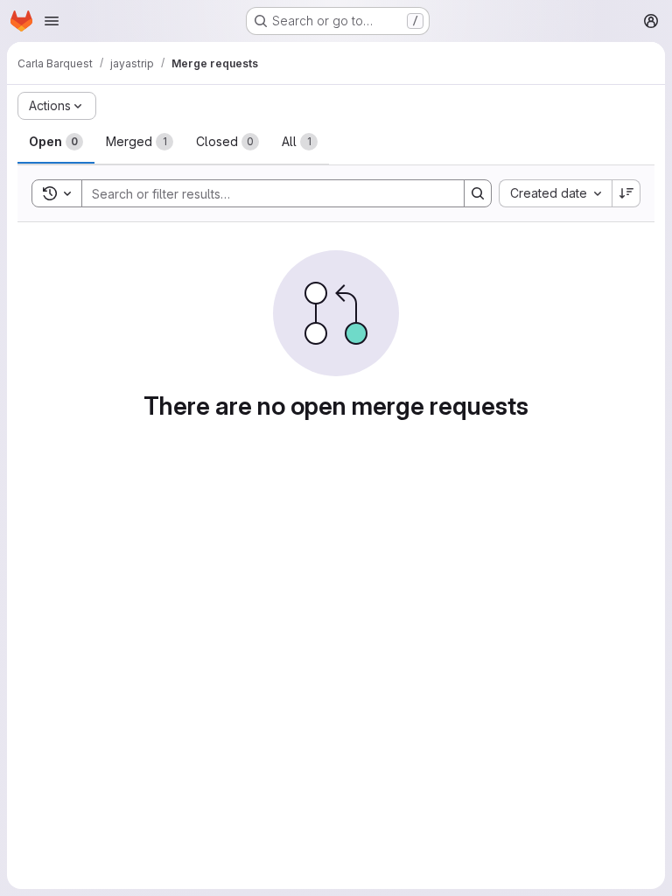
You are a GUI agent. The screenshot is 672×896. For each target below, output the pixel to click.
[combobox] (555, 193)
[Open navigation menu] (52, 21)
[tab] (56, 142)
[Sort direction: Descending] (626, 193)
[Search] (478, 193)
